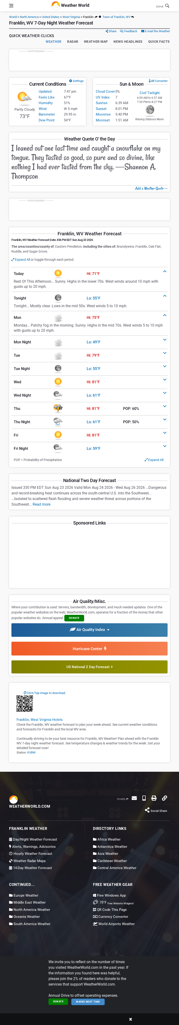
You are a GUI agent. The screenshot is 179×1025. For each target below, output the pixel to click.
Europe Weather (25, 895)
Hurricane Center (88, 648)
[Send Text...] (144, 798)
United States (50, 17)
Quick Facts (159, 41)
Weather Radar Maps (29, 861)
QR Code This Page (111, 910)
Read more (41, 504)
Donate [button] (74, 618)
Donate (58, 1001)
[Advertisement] (89, 60)
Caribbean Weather (111, 861)
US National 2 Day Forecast (88, 667)
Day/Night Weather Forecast (34, 839)
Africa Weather (108, 839)
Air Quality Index (91, 629)
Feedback (130, 31)
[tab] (89, 273)
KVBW (31, 752)
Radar (72, 41)
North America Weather (31, 910)
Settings (78, 81)
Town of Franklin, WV (116, 17)
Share (112, 31)
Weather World (74, 5)
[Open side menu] (11, 5)
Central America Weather (116, 868)
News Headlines (128, 41)
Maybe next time (88, 1001)
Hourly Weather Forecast (32, 854)
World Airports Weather (116, 924)
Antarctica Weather (111, 847)
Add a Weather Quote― (151, 188)
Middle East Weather (29, 902)
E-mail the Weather (157, 31)
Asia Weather (107, 854)
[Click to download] (25, 703)
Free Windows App (111, 895)
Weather (54, 41)
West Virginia (71, 17)
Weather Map (96, 41)
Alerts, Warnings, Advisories (33, 847)
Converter (161, 81)
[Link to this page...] (164, 798)
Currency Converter (112, 917)
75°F (116, 902)
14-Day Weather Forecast (32, 868)
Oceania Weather (26, 917)
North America (29, 17)
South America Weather (31, 924)
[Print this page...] (153, 798)
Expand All (22, 259)
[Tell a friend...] (134, 798)
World (13, 17)
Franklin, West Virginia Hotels (40, 720)
